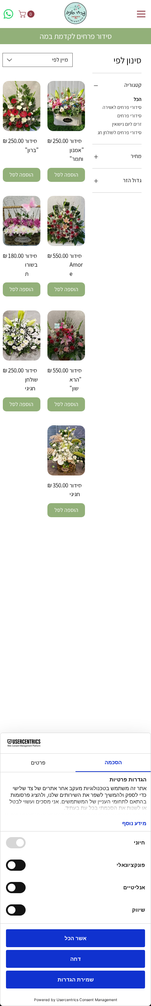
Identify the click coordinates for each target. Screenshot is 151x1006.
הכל (138, 99)
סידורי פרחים (129, 115)
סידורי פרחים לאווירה (122, 107)
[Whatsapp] (8, 14)
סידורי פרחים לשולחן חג (120, 132)
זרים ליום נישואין (127, 124)
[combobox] (37, 60)
